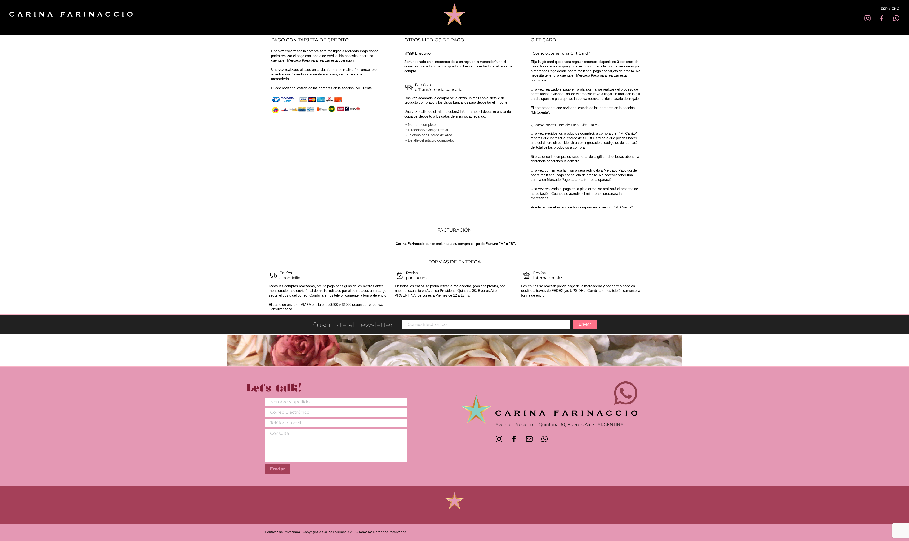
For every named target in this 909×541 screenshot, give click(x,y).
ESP (884, 9)
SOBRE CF (424, 30)
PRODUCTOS (453, 30)
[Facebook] (881, 18)
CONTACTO (484, 30)
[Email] (530, 439)
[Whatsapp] (896, 18)
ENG (895, 9)
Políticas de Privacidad (282, 532)
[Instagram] (867, 18)
